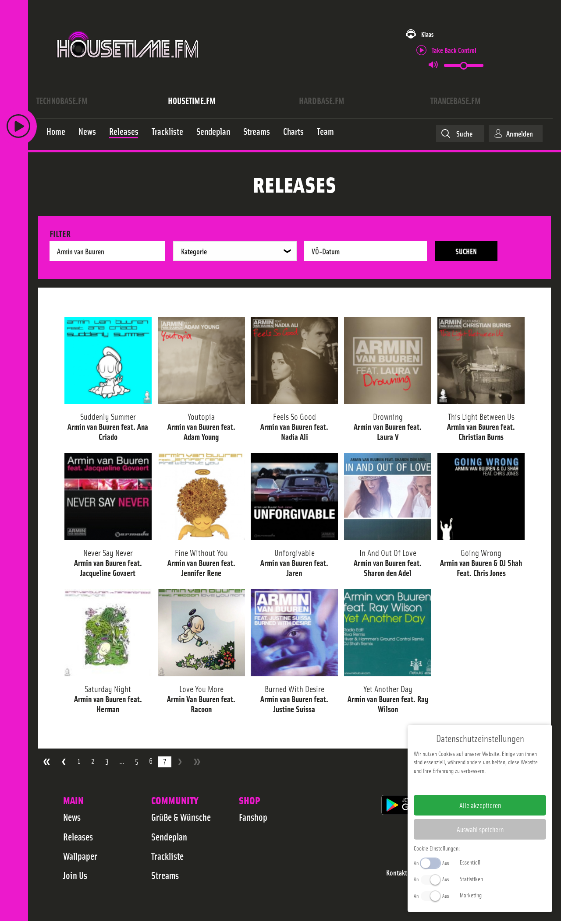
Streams (165, 875)
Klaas (427, 34)
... (121, 761)
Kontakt (396, 872)
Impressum (453, 784)
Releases (78, 836)
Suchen (466, 251)
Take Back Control (454, 49)
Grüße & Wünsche (181, 817)
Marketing (471, 895)
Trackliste (167, 855)
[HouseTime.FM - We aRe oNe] (128, 67)
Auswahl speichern (480, 829)
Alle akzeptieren (480, 805)
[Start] (46, 761)
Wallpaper (80, 855)
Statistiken (471, 878)
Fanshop (253, 817)
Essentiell (470, 862)
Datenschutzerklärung (495, 784)
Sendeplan (169, 836)
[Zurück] (63, 761)
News (72, 817)
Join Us (75, 875)
